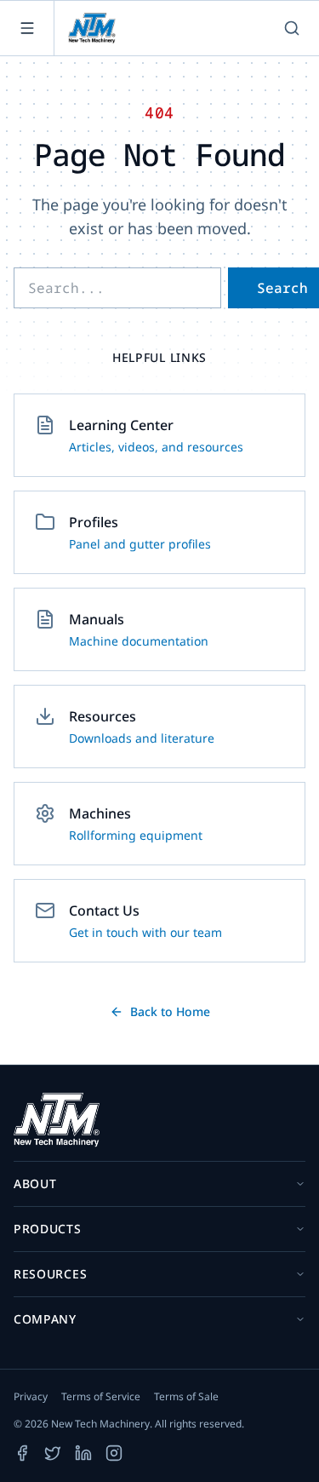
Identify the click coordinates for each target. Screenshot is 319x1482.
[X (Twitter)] (52, 1453)
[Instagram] (113, 1453)
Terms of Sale (186, 1397)
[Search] (292, 28)
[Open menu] (27, 28)
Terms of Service (100, 1397)
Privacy (31, 1397)
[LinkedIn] (83, 1453)
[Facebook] (22, 1453)
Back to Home (170, 1011)
